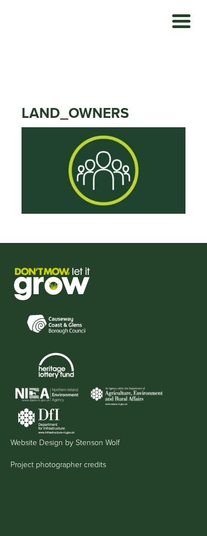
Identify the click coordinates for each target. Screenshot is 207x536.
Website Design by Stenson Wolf (65, 442)
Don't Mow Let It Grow (60, 41)
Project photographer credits (58, 464)
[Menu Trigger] (181, 21)
